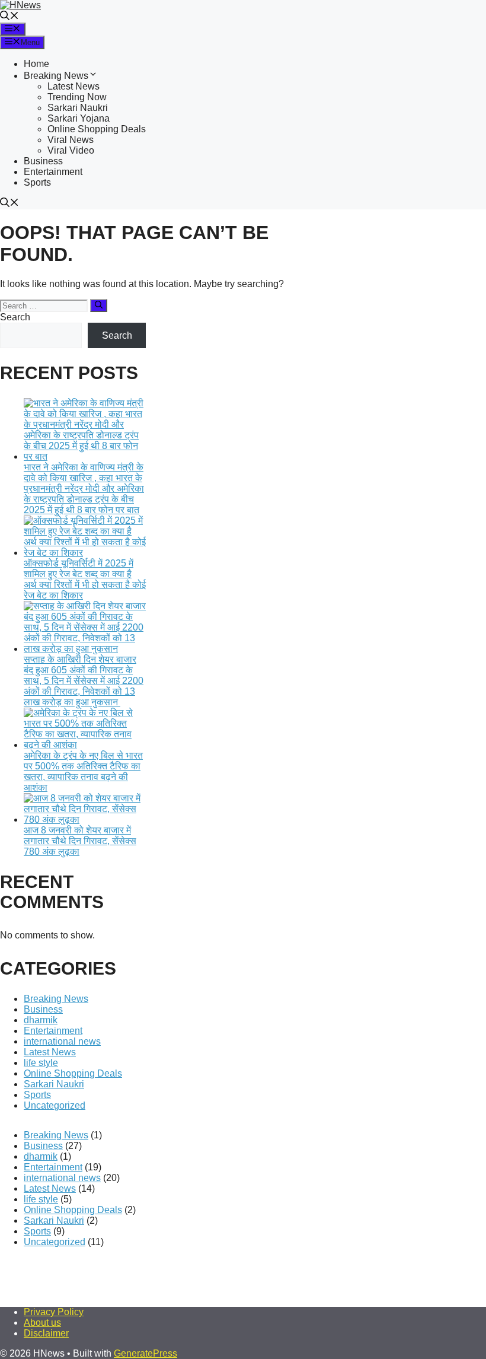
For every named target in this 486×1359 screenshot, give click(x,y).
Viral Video (70, 150)
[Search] (98, 305)
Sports (37, 182)
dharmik (40, 1020)
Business (43, 161)
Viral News (70, 140)
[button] (9, 17)
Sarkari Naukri (77, 108)
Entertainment (53, 172)
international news (62, 1041)
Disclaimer (46, 1333)
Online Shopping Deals (96, 129)
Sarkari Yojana (78, 118)
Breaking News (56, 76)
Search (15, 317)
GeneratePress (145, 1353)
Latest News (73, 86)
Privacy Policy (54, 1312)
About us (42, 1322)
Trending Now (77, 97)
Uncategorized (54, 1105)
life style (41, 1063)
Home (36, 64)
